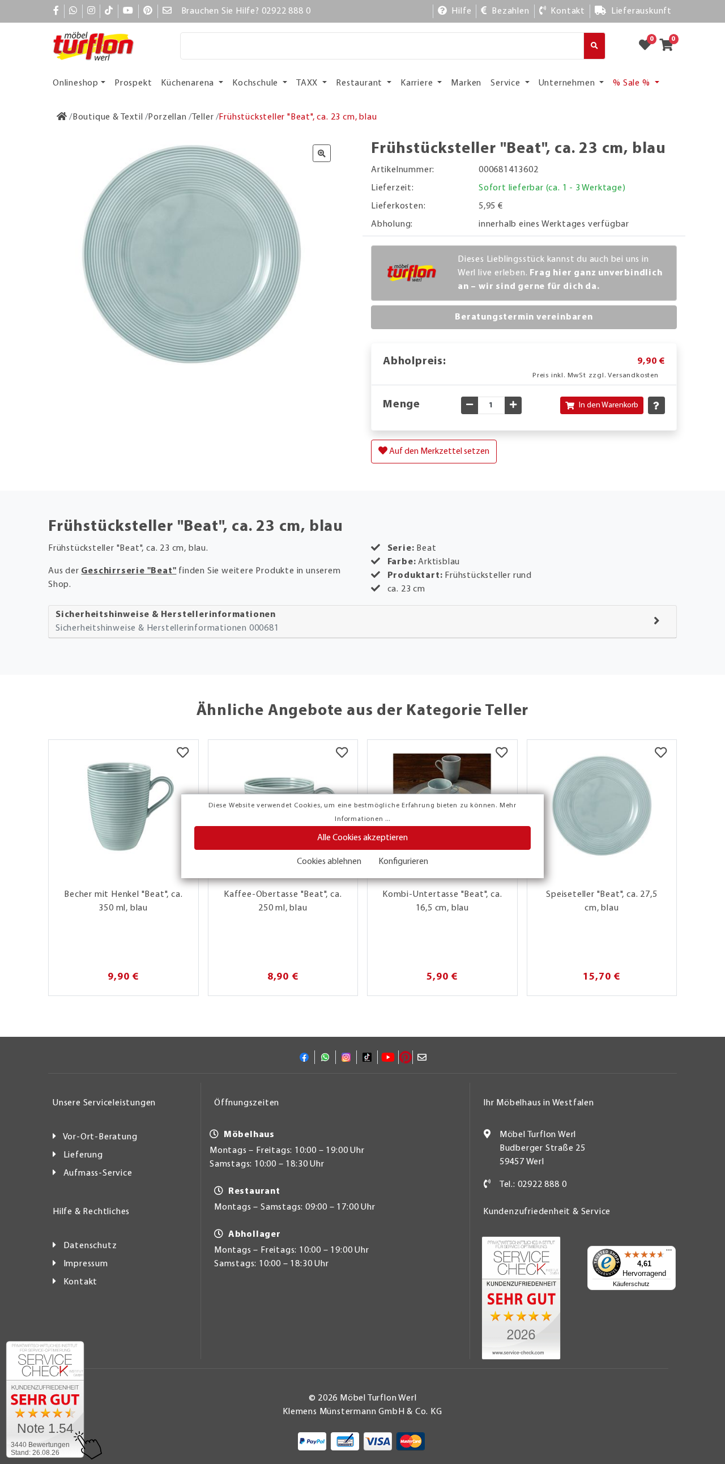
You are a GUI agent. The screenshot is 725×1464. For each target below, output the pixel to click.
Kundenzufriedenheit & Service (547, 1211)
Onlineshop (76, 83)
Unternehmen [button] (568, 83)
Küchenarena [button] (188, 83)
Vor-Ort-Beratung (100, 1137)
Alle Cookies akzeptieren (362, 837)
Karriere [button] (417, 83)
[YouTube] (128, 11)
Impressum (85, 1264)
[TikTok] (109, 11)
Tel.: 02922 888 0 (533, 1184)
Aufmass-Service (98, 1173)
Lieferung (83, 1155)
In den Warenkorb (608, 405)
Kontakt (80, 1282)
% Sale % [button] (632, 83)
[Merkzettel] (182, 754)
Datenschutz (90, 1245)
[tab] (362, 622)
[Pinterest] (148, 11)
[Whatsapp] (73, 11)
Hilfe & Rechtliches (91, 1211)
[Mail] (167, 11)
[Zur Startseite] (62, 117)
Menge (401, 404)
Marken (466, 83)
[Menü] (669, 1252)
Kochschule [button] (256, 83)
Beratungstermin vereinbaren (524, 317)
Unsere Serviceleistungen (104, 1103)
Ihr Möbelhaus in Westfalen (538, 1103)
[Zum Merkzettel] (648, 46)
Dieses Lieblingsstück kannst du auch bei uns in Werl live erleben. (560, 273)
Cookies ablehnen (329, 861)
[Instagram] (91, 11)
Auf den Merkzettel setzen (438, 451)
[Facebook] (56, 11)
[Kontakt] (487, 1184)
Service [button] (506, 83)
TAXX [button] (308, 83)
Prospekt (133, 83)
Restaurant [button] (360, 83)
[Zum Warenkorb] (670, 46)
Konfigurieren (403, 861)
